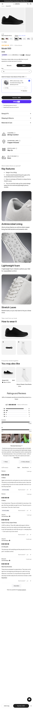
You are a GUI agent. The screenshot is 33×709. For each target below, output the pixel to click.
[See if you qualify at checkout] (2, 56)
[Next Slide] (30, 438)
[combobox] (15, 88)
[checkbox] (16, 86)
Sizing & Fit (5, 113)
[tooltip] (21, 445)
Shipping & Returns (8, 118)
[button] (16, 408)
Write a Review (18, 45)
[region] (16, 438)
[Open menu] (31, 706)
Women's (9, 65)
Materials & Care (7, 123)
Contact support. (21, 590)
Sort (18, 467)
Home (3, 6)
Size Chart (25, 90)
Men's (23, 65)
